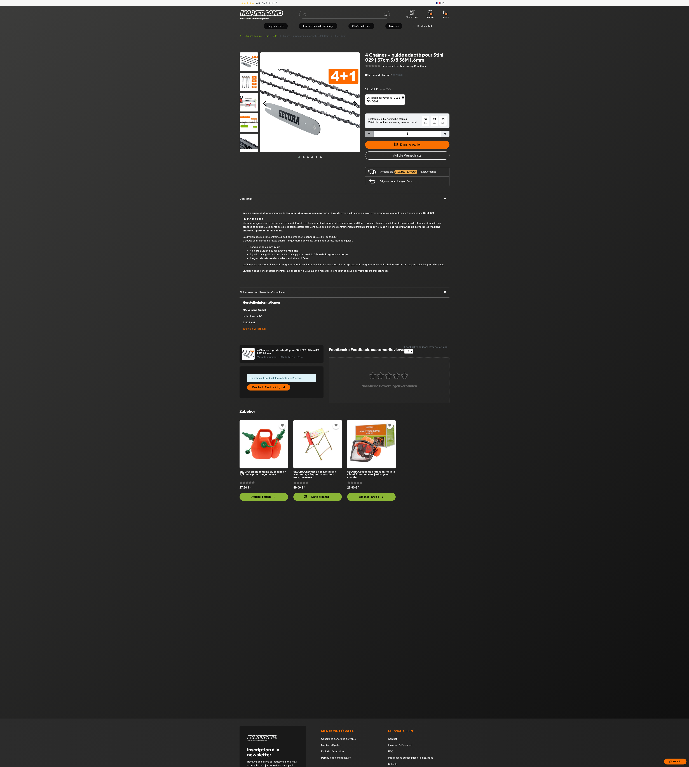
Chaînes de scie (361, 26)
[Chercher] (385, 14)
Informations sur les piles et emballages (410, 757)
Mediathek (426, 26)
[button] (440, 3)
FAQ (390, 751)
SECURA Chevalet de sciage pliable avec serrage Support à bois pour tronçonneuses (315, 474)
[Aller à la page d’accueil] (240, 36)
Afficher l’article (261, 496)
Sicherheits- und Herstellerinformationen (262, 292)
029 (274, 36)
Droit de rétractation (332, 751)
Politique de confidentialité (336, 757)
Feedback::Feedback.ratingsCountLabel (404, 66)
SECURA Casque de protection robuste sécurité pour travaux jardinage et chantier (371, 474)
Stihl (267, 36)
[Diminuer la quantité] (369, 134)
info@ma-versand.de (255, 328)
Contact (392, 738)
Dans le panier (410, 144)
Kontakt (676, 761)
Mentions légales (330, 745)
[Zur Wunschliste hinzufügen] (282, 426)
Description (246, 198)
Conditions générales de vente (338, 738)
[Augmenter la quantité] (445, 134)
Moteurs (394, 26)
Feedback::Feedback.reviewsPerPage (425, 346)
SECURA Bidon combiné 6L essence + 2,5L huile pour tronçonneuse (263, 473)
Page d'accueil (276, 26)
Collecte (392, 764)
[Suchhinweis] (304, 14)
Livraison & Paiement (400, 745)
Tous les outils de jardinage (318, 26)
